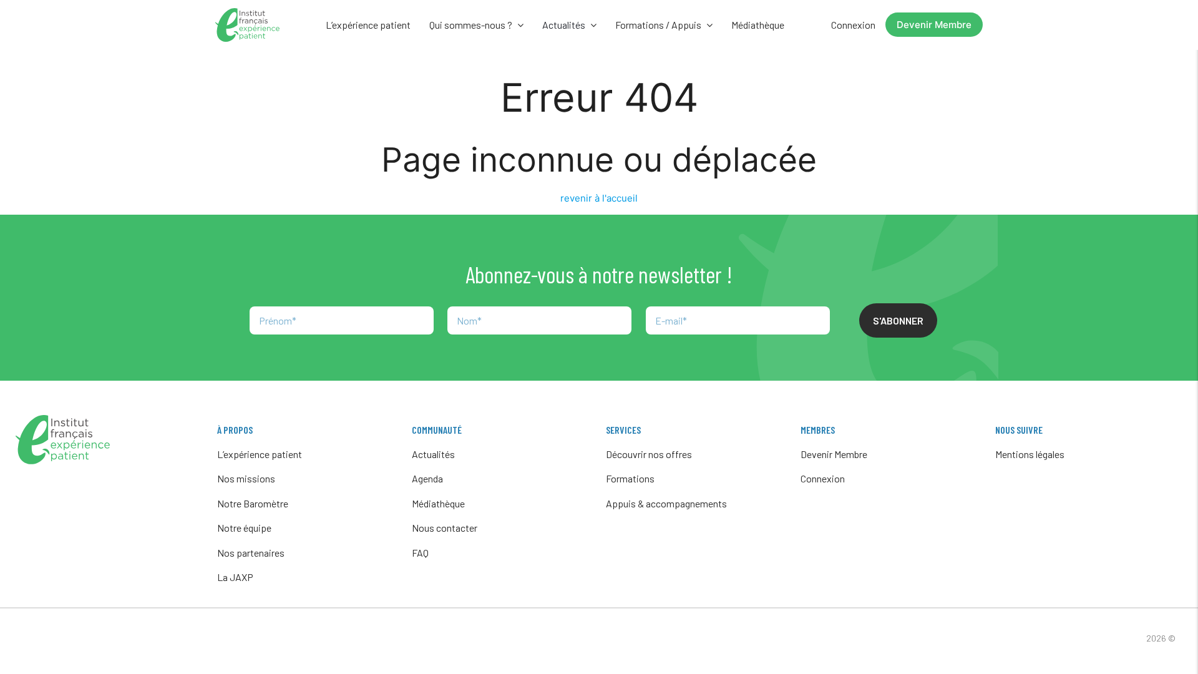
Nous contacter (444, 528)
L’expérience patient (368, 25)
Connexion (853, 25)
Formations (630, 478)
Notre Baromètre (252, 503)
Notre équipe (244, 528)
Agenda (427, 478)
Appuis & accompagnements (666, 503)
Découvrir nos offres (649, 454)
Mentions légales (1029, 454)
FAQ (420, 553)
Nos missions (246, 478)
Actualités (433, 454)
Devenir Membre (934, 25)
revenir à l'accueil (599, 198)
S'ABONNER (898, 320)
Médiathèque (757, 25)
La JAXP (235, 577)
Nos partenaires (251, 553)
